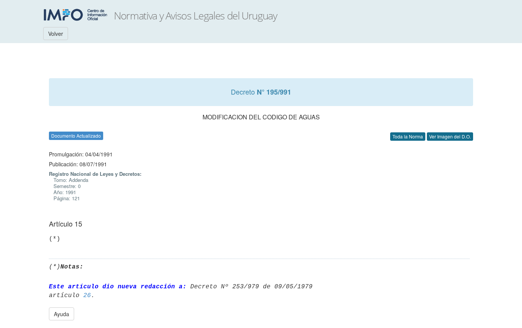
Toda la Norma (407, 136)
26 (87, 295)
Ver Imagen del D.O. (450, 136)
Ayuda (61, 314)
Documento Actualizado (76, 135)
